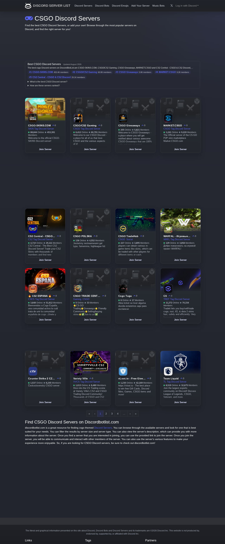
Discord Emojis (120, 5)
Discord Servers (83, 5)
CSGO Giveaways (128, 72)
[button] (187, 6)
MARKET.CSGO (167, 72)
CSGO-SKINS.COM (43, 72)
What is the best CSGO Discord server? (48, 81)
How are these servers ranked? (45, 85)
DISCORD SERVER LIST (51, 5)
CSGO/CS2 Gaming (86, 72)
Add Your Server (140, 5)
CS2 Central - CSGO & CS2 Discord (52, 77)
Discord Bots (102, 5)
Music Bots (158, 5)
